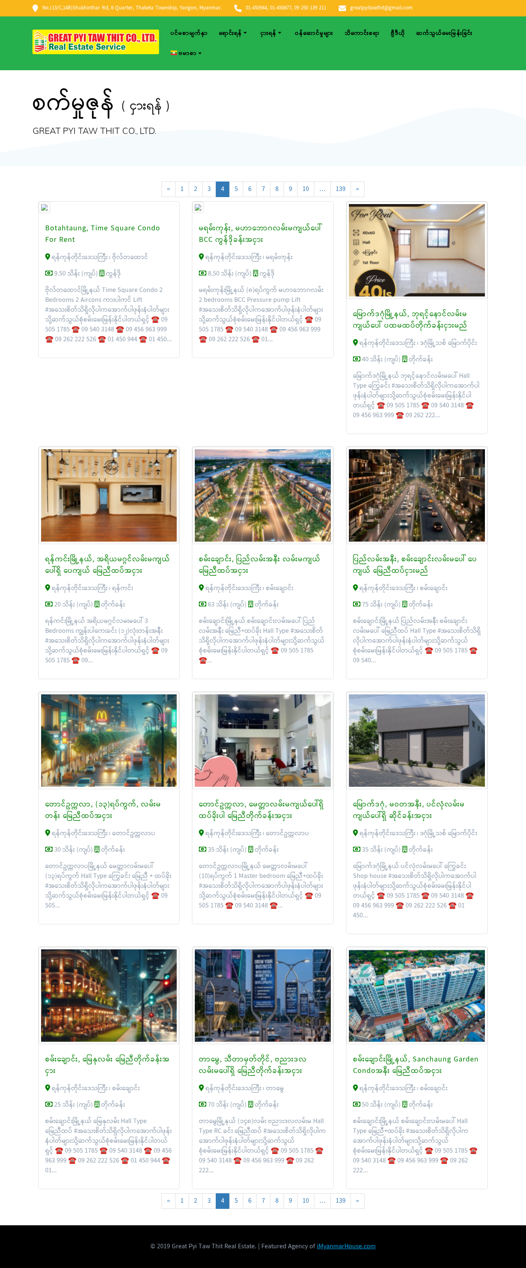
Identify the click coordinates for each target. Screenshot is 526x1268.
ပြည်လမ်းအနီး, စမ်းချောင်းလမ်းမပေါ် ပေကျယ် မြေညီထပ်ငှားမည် (415, 565)
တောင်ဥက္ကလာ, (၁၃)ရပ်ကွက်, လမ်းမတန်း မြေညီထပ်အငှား (103, 810)
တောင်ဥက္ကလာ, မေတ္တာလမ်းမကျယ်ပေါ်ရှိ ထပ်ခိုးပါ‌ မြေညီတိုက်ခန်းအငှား (261, 810)
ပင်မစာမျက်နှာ (189, 33)
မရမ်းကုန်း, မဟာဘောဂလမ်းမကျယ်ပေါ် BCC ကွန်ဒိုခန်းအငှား (260, 234)
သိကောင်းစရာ (362, 33)
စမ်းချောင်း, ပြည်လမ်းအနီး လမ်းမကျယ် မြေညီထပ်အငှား (260, 565)
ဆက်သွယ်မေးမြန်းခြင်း (444, 33)
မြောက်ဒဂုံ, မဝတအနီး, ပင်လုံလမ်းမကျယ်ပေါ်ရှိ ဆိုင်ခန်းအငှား (409, 810)
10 (305, 189)
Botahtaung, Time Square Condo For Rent (102, 234)
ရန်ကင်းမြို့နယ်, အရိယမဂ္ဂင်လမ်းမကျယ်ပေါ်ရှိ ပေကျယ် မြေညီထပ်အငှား (107, 565)
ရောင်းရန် (230, 33)
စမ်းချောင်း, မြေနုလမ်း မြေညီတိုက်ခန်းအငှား (107, 1065)
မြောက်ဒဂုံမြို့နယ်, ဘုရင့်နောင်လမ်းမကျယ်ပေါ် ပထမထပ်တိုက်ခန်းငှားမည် (410, 320)
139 (341, 189)
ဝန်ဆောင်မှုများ (314, 33)
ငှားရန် (269, 33)
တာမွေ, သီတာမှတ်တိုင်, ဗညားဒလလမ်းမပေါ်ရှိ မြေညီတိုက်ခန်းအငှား (253, 1065)
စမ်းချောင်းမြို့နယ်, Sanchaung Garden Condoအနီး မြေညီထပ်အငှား (416, 1065)
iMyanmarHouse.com (346, 1246)
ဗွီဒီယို (398, 33)
